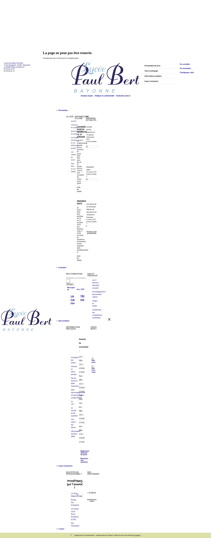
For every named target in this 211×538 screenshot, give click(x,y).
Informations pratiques (153, 76)
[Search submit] (68, 281)
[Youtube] (94, 352)
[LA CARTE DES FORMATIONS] (71, 289)
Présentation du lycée (152, 66)
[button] (159, 65)
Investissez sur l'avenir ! (75, 484)
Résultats (70, 284)
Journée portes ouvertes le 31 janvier (82, 132)
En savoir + (137, 535)
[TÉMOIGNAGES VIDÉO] (80, 288)
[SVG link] (26, 319)
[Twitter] (94, 344)
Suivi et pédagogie (151, 71)
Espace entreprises (151, 81)
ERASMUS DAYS (81, 202)
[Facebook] (94, 336)
